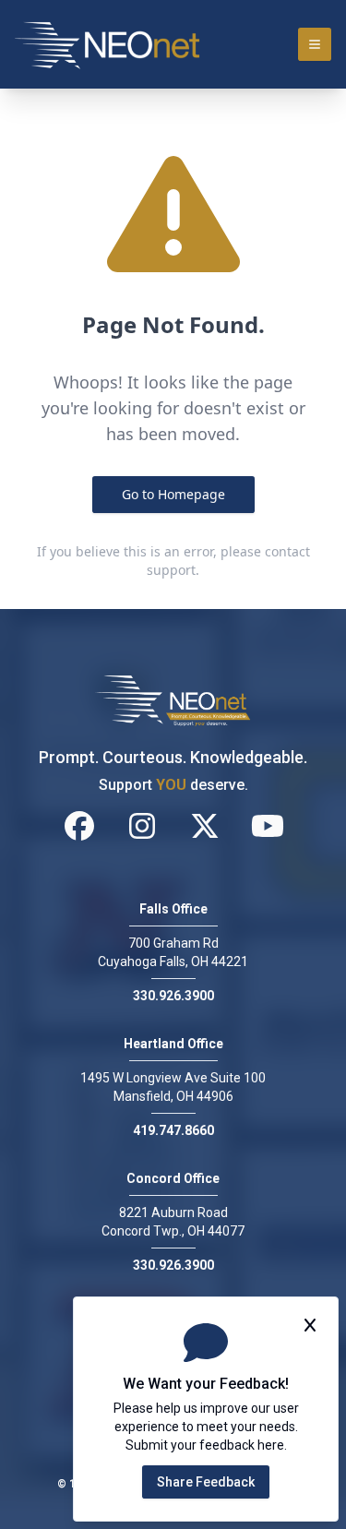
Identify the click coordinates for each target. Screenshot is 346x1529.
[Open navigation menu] (314, 44)
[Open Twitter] (205, 826)
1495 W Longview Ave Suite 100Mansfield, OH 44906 (173, 1087)
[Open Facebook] (79, 826)
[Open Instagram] (142, 826)
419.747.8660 (173, 1130)
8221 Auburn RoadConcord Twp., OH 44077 (173, 1221)
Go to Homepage (173, 494)
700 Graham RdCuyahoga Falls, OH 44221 (173, 952)
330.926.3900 (173, 995)
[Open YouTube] (267, 826)
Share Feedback (206, 1482)
